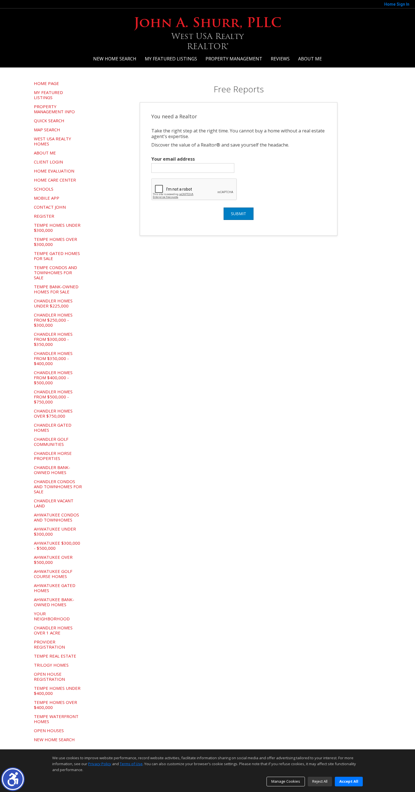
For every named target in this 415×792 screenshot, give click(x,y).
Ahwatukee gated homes (54, 587)
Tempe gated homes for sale (57, 255)
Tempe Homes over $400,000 (55, 704)
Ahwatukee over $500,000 (53, 559)
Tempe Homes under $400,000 (57, 690)
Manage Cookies (285, 781)
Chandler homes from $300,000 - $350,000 (53, 339)
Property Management (234, 59)
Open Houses (49, 730)
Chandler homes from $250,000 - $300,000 (53, 320)
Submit (238, 213)
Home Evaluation (54, 171)
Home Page (46, 83)
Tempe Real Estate (55, 656)
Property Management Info (54, 109)
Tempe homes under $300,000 (57, 227)
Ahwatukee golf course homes (53, 573)
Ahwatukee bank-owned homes (54, 602)
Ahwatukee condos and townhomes (56, 517)
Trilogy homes (51, 665)
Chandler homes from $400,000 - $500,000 (53, 377)
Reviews (280, 59)
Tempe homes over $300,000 (55, 241)
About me (310, 59)
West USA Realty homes (52, 141)
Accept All (348, 781)
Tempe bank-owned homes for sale (56, 289)
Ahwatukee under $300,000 (55, 531)
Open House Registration (49, 676)
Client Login (48, 162)
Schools (43, 189)
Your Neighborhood (52, 616)
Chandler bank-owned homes (52, 469)
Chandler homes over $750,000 (53, 413)
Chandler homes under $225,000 (53, 303)
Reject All (319, 781)
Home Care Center (55, 180)
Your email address (173, 159)
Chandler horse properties (53, 455)
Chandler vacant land (53, 503)
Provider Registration (49, 644)
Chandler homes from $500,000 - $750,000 (53, 397)
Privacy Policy (99, 763)
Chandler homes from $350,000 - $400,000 (53, 358)
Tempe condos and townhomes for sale (55, 272)
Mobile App (46, 198)
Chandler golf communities (51, 441)
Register (44, 216)
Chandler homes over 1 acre (53, 630)
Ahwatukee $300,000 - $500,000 (57, 545)
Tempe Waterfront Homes (56, 719)
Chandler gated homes (52, 427)
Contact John (50, 207)
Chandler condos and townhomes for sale (58, 486)
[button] (13, 779)
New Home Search (114, 59)
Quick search (49, 120)
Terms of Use (131, 763)
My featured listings (171, 59)
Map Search (47, 129)
